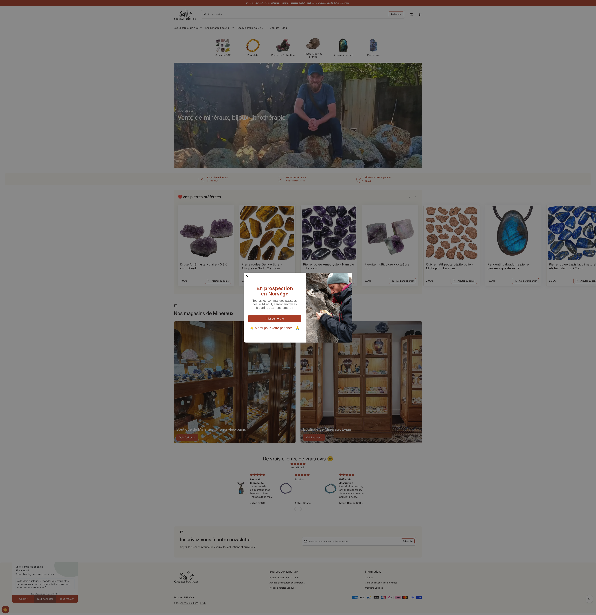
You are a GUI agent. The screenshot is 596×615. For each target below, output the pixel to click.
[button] (247, 276)
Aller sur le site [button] (275, 318)
